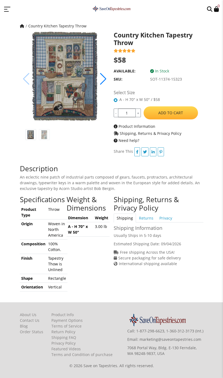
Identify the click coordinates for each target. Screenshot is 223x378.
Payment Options (67, 320)
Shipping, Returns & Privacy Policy (150, 133)
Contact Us (29, 320)
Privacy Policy (63, 343)
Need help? (128, 140)
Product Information (136, 126)
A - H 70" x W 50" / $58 (139, 99)
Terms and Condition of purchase (82, 354)
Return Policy (63, 331)
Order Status (31, 331)
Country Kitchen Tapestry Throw (57, 25)
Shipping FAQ (63, 337)
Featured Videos (66, 348)
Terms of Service (66, 326)
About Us (28, 314)
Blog (24, 326)
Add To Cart (170, 112)
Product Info (62, 314)
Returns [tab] (146, 218)
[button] (209, 8)
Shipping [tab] (125, 218)
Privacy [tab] (165, 218)
